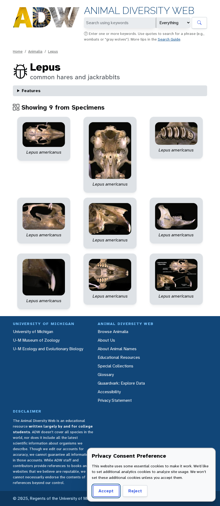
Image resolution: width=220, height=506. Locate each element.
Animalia (35, 51)
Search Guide (169, 39)
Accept (105, 491)
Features (31, 90)
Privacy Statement (115, 400)
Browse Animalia (113, 331)
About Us (106, 340)
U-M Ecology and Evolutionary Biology (48, 349)
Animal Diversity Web (139, 10)
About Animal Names (117, 349)
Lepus (53, 51)
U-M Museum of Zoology (36, 340)
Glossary (106, 374)
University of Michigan (33, 331)
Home (18, 51)
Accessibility (109, 392)
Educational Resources (119, 357)
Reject (135, 491)
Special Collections (115, 366)
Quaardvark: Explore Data (121, 383)
